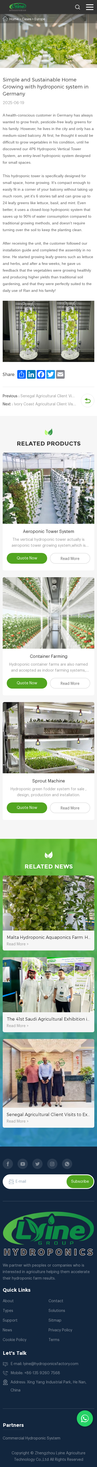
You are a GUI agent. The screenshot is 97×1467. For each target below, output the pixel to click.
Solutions (56, 1311)
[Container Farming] (48, 612)
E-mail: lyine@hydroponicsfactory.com (44, 1364)
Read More (70, 559)
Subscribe (80, 1182)
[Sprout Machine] (48, 737)
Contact (55, 1301)
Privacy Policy (60, 1330)
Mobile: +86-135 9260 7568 (35, 1373)
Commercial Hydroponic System (31, 1438)
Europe (39, 19)
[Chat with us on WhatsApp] (85, 1418)
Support (10, 1320)
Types (8, 1311)
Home (14, 19)
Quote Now (27, 558)
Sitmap (54, 1320)
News (7, 1330)
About (8, 1301)
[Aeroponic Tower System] (48, 488)
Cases (26, 19)
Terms (54, 1340)
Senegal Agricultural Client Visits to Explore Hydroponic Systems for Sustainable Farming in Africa (39, 396)
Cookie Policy (14, 1340)
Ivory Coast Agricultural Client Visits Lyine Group (39, 404)
